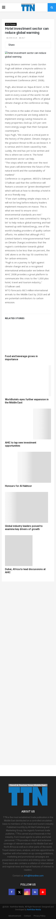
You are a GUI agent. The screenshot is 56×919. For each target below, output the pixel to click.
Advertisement (14, 916)
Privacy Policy (39, 916)
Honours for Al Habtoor (18, 485)
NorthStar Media (34, 910)
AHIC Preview (11, 24)
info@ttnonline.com (34, 875)
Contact (27, 916)
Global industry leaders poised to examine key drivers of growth (24, 528)
